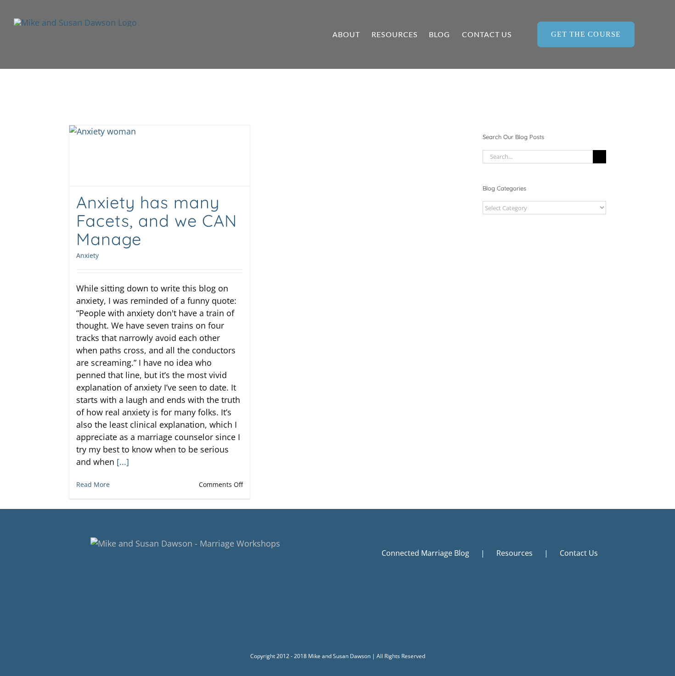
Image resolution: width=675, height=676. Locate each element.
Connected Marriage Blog (425, 553)
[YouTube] (503, 602)
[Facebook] (477, 602)
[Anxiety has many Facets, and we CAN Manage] (159, 155)
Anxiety (87, 255)
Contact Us (579, 553)
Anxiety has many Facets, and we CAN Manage (156, 220)
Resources (514, 553)
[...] (123, 461)
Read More (93, 484)
